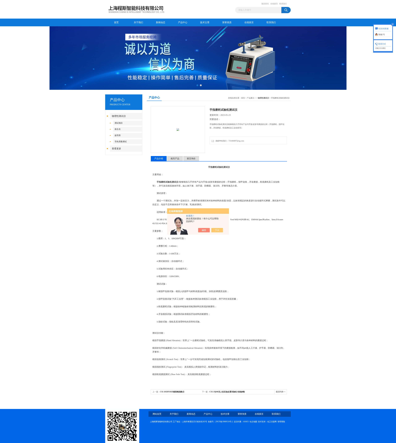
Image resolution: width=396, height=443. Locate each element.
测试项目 (119, 123)
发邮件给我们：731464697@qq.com (229, 141)
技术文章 (204, 22)
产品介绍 (158, 158)
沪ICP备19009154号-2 (224, 422)
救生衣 (118, 129)
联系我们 (283, 4)
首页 (116, 22)
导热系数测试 (121, 141)
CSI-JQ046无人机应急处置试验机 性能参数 (227, 392)
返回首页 (265, 4)
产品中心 (182, 22)
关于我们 (138, 22)
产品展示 (250, 98)
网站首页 (157, 414)
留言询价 (191, 158)
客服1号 (381, 34)
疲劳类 (118, 135)
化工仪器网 (272, 422)
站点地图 (253, 422)
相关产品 (175, 158)
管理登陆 (281, 422)
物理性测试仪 (119, 116)
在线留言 (274, 4)
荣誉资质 (227, 22)
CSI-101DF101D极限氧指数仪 (172, 392)
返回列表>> (280, 392)
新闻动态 (160, 22)
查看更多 (116, 148)
